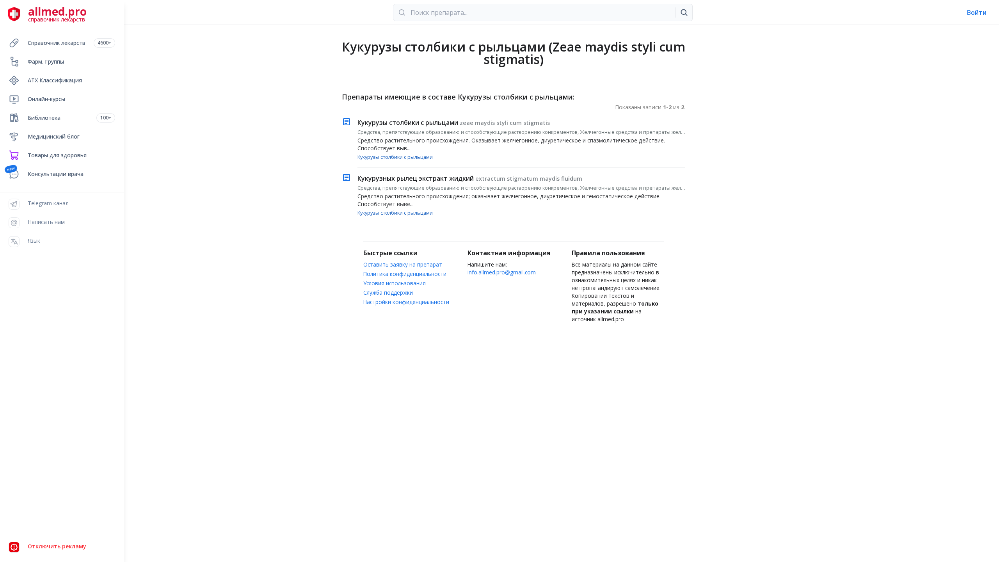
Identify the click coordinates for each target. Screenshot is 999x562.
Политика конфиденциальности (404, 273)
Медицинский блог (54, 136)
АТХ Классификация (55, 80)
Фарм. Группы (46, 61)
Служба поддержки (388, 292)
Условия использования (394, 283)
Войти (977, 12)
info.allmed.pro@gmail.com (502, 272)
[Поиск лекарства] (684, 12)
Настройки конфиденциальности (406, 302)
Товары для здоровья (57, 155)
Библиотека (69, 117)
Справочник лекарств (69, 42)
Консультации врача (56, 174)
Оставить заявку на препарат (402, 264)
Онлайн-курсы (46, 99)
